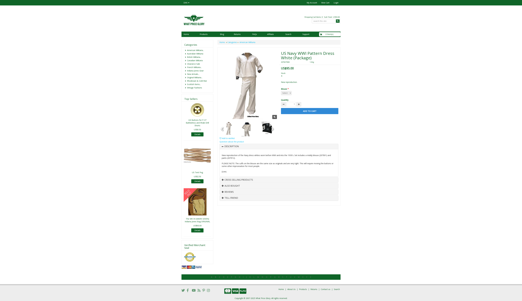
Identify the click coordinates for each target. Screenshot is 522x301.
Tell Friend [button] (231, 198)
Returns (237, 34)
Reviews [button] (229, 192)
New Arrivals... (193, 74)
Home (186, 34)
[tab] (279, 146)
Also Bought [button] (232, 186)
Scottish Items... (194, 84)
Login (336, 2)
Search (288, 34)
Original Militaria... (194, 77)
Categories (232, 42)
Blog (222, 34)
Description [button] (231, 146)
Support (305, 34)
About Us (291, 289)
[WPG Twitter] (183, 290)
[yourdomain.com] (220, 19)
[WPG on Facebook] (188, 290)
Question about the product (232, 141)
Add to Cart (309, 111)
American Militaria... (195, 50)
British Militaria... (194, 57)
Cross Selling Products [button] (238, 180)
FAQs (254, 34)
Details (197, 134)
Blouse (285, 89)
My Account (312, 2)
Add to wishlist (228, 138)
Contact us (325, 289)
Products (204, 34)
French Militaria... (194, 67)
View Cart (325, 2)
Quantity (284, 100)
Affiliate (270, 34)
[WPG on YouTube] (194, 290)
